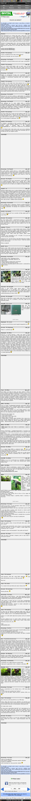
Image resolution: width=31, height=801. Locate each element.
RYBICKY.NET (4, 3)
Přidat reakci (5, 16)
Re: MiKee (9, 332)
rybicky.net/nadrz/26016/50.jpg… (8, 49)
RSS (13, 800)
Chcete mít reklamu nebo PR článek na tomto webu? (12, 798)
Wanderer (3, 33)
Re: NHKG (7, 424)
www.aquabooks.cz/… (6, 126)
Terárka (28, 1)
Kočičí (9, 1)
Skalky (23, 1)
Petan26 (3, 64)
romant (3, 178)
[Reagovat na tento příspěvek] (26, 34)
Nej (4, 7)
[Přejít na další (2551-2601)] (25, 16)
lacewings (4, 59)
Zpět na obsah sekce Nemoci (11, 791)
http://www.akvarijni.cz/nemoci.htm (9, 29)
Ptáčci (13, 1)
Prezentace (11, 7)
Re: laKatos (8, 715)
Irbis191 (3, 52)
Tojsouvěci (3, 286)
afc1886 (3, 458)
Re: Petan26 (10, 59)
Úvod (4, 5)
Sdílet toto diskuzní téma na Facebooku (17, 782)
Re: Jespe (9, 503)
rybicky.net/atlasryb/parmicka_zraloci (9, 471)
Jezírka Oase (28, 798)
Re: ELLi (9, 628)
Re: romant (9, 322)
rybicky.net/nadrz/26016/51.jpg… (8, 48)
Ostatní (27, 7)
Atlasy (11, 5)
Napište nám (20, 800)
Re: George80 (10, 286)
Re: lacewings (9, 52)
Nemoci (6, 9)
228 (19, 788)
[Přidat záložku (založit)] (0, 800)
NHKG (2, 403)
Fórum (19, 7)
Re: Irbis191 (10, 94)
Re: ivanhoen (9, 218)
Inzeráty (27, 5)
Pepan (2, 390)
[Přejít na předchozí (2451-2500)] (21, 16)
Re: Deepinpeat (9, 327)
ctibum (3, 653)
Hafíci (4, 1)
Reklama (15, 800)
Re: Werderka (9, 653)
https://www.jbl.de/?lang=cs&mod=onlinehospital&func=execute (15, 30)
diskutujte (19, 795)
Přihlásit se (27, 3)
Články (19, 5)
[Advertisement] (15, 151)
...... (13, 788)
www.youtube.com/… (6, 624)
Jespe (2, 521)
